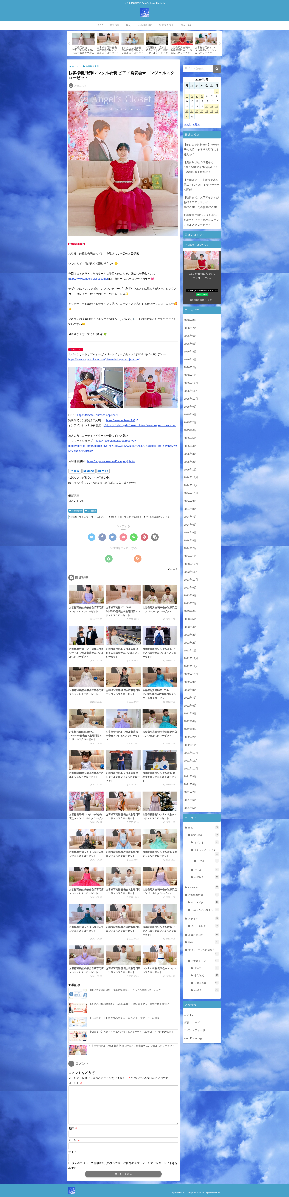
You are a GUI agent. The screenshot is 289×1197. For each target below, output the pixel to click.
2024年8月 (190, 508)
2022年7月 (190, 697)
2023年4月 (190, 626)
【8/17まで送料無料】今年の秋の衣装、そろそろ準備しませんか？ (201, 149)
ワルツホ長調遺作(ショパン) (157, 517)
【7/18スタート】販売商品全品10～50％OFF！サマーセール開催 (201, 184)
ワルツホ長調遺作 (134, 517)
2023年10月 (191, 579)
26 (201, 111)
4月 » (196, 124)
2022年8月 (190, 689)
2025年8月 (190, 414)
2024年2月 (190, 548)
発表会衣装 (91, 511)
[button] (217, 69)
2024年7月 (190, 516)
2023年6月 (190, 611)
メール (74, 1139)
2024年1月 (190, 556)
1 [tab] (139, 57)
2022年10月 (191, 674)
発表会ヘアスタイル (204, 909)
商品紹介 (206, 877)
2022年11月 (191, 666)
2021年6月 (190, 799)
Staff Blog (204, 835)
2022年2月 (190, 737)
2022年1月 (190, 744)
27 (206, 111)
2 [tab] (144, 57)
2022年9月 (190, 682)
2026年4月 (190, 351)
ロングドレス (116, 517)
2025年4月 (190, 446)
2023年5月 (190, 618)
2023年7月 (190, 603)
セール (206, 869)
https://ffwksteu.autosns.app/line (96, 415)
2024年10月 (191, 493)
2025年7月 (190, 422)
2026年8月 (190, 320)
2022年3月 (190, 729)
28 (211, 111)
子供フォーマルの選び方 (203, 951)
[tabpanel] (83, 43)
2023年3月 (190, 634)
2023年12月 (191, 564)
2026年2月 (190, 367)
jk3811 (74, 517)
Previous (68, 43)
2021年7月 (190, 792)
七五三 (206, 968)
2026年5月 (190, 343)
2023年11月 (191, 571)
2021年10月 (191, 768)
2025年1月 (190, 469)
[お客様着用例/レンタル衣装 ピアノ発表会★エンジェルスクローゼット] (113, 537)
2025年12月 (191, 383)
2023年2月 (190, 642)
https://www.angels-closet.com (87, 278)
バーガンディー (100, 517)
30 (186, 116)
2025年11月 (191, 390)
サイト (72, 1151)
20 (206, 106)
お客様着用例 (77, 511)
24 (191, 111)
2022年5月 (190, 713)
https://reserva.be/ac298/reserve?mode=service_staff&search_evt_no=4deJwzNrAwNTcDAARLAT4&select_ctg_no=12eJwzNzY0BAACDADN (122, 445)
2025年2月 (190, 461)
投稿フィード (192, 1022)
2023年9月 (190, 587)
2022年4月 (190, 721)
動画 (203, 942)
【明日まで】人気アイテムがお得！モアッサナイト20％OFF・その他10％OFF (201, 202)
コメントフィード (194, 1030)
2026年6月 (190, 335)
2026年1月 (190, 375)
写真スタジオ (203, 934)
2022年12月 (191, 658)
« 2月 (187, 124)
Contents (203, 887)
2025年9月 (190, 406)
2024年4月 (190, 540)
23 (186, 111)
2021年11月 (191, 760)
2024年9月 (190, 501)
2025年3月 (190, 453)
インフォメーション (206, 851)
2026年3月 (190, 359)
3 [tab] (149, 57)
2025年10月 (191, 398)
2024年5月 (190, 532)
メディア (203, 918)
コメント (75, 1082)
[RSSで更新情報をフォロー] (137, 559)
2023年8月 (190, 595)
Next (220, 43)
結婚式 (206, 990)
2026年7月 (190, 327)
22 (216, 106)
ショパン (85, 517)
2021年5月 (190, 807)
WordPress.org (193, 1038)
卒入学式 (206, 975)
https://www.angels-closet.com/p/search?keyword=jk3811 (102, 359)
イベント (206, 842)
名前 (72, 1128)
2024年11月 (191, 485)
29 (216, 111)
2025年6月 (190, 430)
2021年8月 (190, 784)
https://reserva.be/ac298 (120, 420)
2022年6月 (190, 705)
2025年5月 (190, 438)
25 (196, 111)
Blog (203, 827)
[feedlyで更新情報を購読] (109, 559)
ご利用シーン (205, 960)
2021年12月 (191, 752)
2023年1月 (190, 650)
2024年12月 (191, 477)
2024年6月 (190, 524)
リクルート (207, 861)
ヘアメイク (204, 902)
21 (211, 106)
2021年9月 (190, 776)
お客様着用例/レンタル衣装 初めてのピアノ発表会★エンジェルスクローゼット (201, 220)
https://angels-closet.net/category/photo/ (111, 461)
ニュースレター (204, 926)
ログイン (189, 1014)
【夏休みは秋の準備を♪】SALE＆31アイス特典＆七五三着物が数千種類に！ (201, 167)
